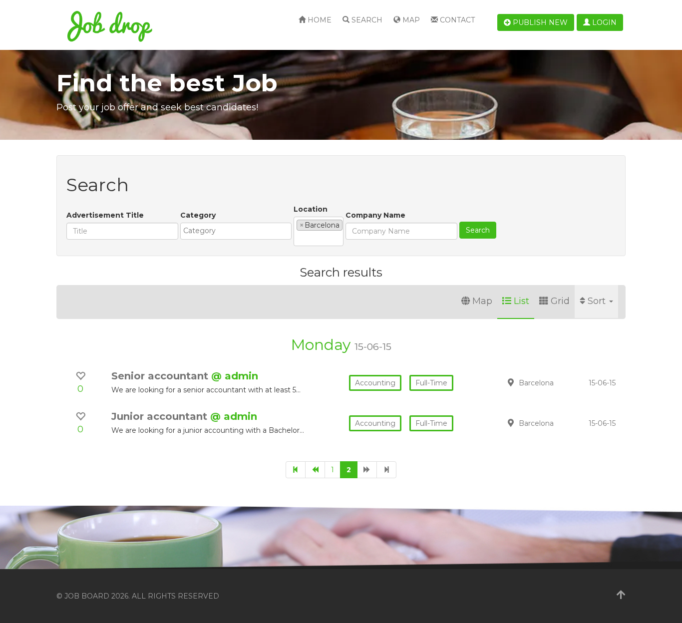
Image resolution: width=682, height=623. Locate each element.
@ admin (234, 376)
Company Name (375, 215)
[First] (296, 469)
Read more (555, 382)
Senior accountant (161, 376)
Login (603, 22)
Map (410, 19)
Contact (456, 19)
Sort (598, 301)
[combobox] (236, 231)
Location (311, 209)
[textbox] (238, 231)
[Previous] (315, 469)
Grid (560, 301)
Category (198, 215)
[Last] (386, 469)
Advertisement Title (105, 215)
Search (365, 19)
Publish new (539, 22)
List (521, 301)
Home (319, 19)
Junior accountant (160, 416)
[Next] (367, 469)
